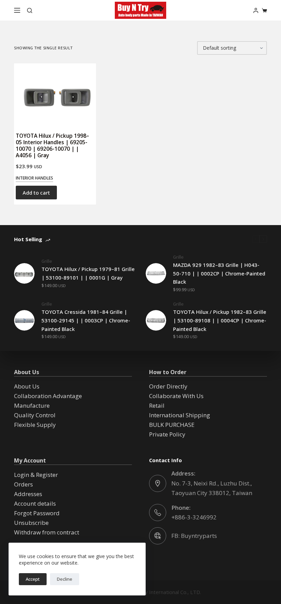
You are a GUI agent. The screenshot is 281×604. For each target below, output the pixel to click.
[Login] (255, 10)
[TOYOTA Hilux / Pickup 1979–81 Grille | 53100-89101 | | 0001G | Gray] (24, 273)
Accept (33, 579)
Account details (35, 503)
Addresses (28, 494)
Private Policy (167, 434)
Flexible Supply (35, 425)
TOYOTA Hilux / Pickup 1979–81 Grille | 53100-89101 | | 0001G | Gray (88, 273)
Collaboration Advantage (48, 396)
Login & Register (36, 475)
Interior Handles (34, 178)
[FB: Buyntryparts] (157, 535)
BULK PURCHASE (172, 425)
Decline (64, 579)
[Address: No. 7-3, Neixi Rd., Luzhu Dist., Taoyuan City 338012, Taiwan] (157, 483)
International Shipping (179, 415)
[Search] (29, 10)
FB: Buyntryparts (194, 536)
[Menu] (17, 10)
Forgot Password (37, 513)
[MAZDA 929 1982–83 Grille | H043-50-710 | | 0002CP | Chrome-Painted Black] (156, 273)
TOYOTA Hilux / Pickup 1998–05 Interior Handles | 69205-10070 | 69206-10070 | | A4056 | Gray (52, 145)
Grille (46, 261)
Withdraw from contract (46, 532)
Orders (23, 484)
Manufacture (32, 405)
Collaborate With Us (176, 396)
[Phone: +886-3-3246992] (157, 512)
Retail (156, 405)
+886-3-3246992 (194, 517)
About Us (26, 386)
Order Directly (168, 386)
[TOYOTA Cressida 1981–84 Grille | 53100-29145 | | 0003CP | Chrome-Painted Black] (24, 320)
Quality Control (35, 415)
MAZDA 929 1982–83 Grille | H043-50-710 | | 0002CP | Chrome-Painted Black (219, 273)
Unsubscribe (31, 523)
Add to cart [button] (36, 192)
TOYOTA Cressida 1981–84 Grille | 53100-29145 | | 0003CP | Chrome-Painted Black (85, 320)
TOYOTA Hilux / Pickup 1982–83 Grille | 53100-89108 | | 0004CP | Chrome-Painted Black (219, 320)
